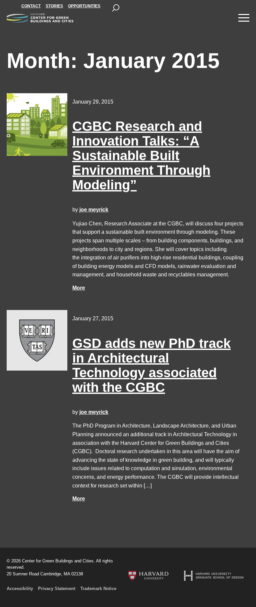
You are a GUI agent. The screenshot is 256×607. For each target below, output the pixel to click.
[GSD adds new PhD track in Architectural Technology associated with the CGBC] (37, 340)
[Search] (115, 8)
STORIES (54, 6)
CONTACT (31, 6)
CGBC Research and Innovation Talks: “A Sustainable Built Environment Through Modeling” (141, 155)
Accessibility (20, 588)
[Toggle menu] (243, 18)
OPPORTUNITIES (84, 6)
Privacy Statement (56, 588)
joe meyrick (93, 209)
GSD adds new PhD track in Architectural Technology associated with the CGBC (151, 365)
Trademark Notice (98, 588)
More (78, 288)
